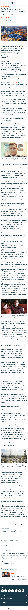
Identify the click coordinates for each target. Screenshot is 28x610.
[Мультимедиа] (8, 608)
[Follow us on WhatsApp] (16, 590)
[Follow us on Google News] (19, 590)
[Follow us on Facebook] (9, 590)
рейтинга (15, 82)
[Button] (23, 24)
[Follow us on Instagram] (5, 590)
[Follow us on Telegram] (12, 590)
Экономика (5, 6)
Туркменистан (15, 573)
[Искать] (19, 608)
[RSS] (23, 590)
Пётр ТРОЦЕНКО (5, 17)
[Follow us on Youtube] (2, 590)
